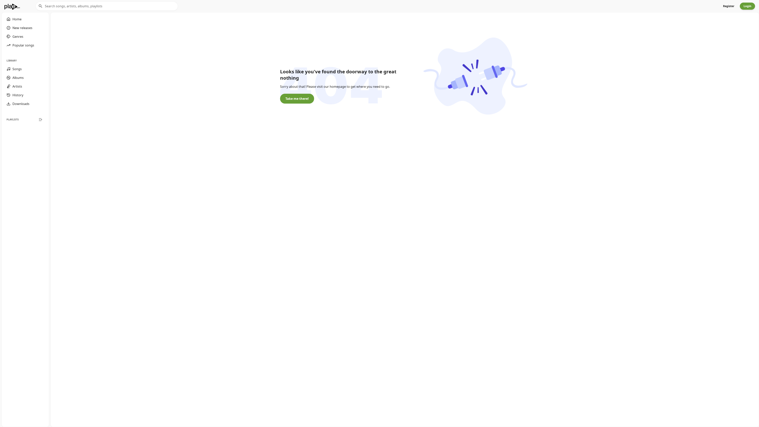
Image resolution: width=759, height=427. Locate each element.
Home (17, 19)
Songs (17, 69)
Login (747, 6)
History (17, 95)
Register (728, 6)
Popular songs (23, 45)
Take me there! (297, 98)
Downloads (20, 104)
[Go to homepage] (12, 6)
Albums (18, 78)
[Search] (40, 6)
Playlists (13, 119)
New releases (22, 28)
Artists (17, 86)
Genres (17, 36)
